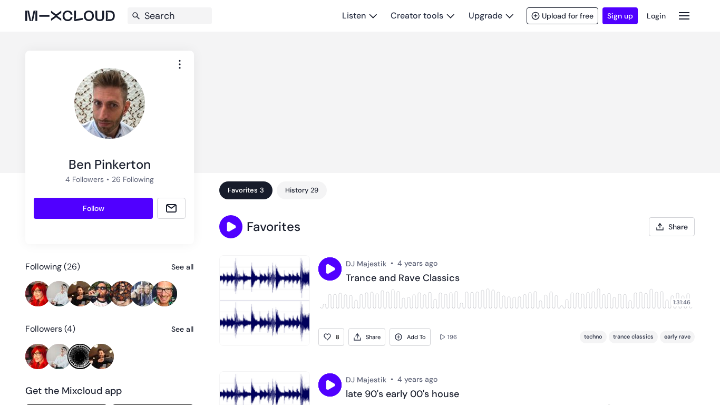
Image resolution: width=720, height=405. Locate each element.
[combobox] (180, 64)
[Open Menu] (684, 15)
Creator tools (417, 15)
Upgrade (485, 15)
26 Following (133, 179)
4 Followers (84, 179)
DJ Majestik (366, 263)
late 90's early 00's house (402, 394)
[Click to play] (330, 269)
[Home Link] (70, 16)
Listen (354, 15)
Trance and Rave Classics (403, 278)
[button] (230, 226)
